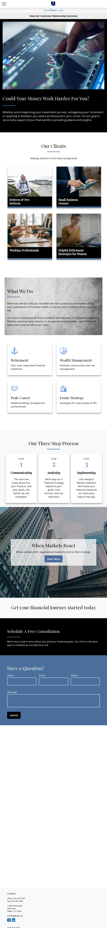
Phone (74, 675)
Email (42, 675)
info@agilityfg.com (15, 916)
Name (10, 675)
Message (12, 692)
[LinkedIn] (13, 920)
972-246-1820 (19, 898)
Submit (14, 715)
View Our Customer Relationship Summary (53, 15)
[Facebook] (9, 920)
